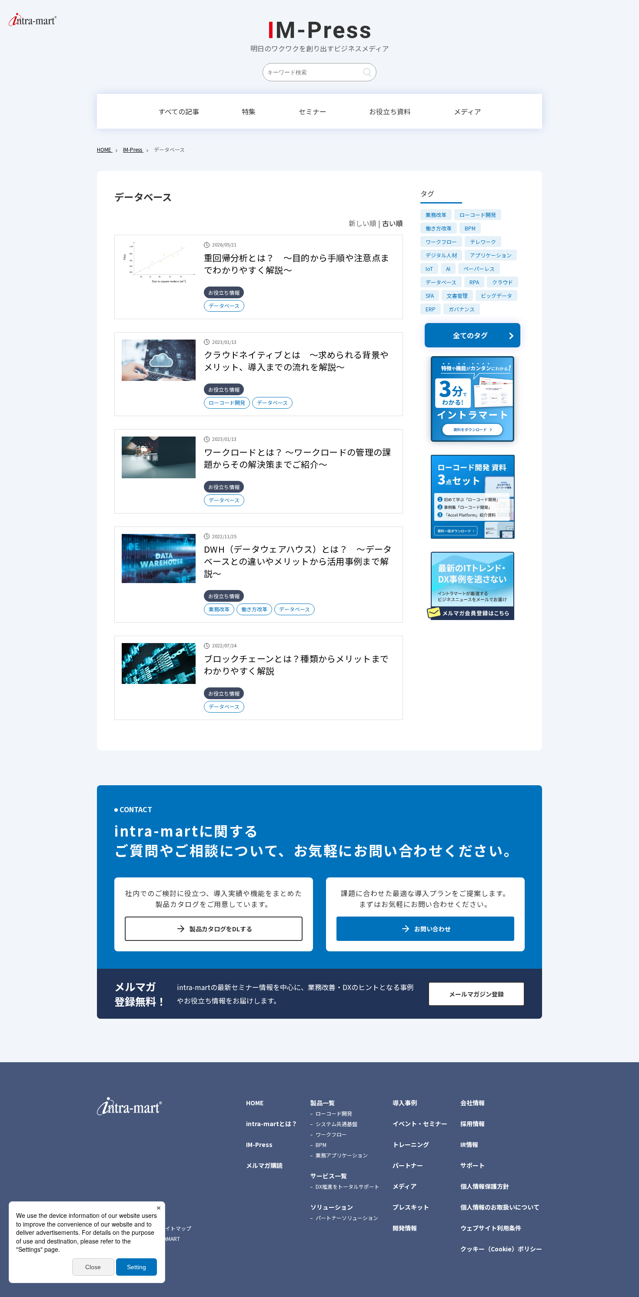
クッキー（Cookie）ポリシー (501, 1248)
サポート (472, 1165)
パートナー (408, 1165)
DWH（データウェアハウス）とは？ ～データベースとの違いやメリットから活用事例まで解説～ (298, 561)
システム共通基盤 (336, 1123)
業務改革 (219, 609)
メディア (467, 111)
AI (448, 268)
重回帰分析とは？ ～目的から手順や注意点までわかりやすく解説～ (296, 263)
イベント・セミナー (420, 1123)
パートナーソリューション (347, 1217)
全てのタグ (470, 335)
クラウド (502, 282)
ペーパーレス (479, 268)
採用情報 (472, 1123)
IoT (429, 268)
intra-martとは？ (271, 1123)
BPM (470, 228)
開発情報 (405, 1228)
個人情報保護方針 (484, 1186)
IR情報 (469, 1144)
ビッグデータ (496, 295)
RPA (474, 282)
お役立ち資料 (390, 111)
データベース (224, 305)
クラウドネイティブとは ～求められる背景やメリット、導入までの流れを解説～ (296, 360)
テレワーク (483, 241)
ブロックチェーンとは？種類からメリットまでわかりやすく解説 (296, 664)
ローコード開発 (227, 402)
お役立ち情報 (224, 292)
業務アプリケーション (342, 1155)
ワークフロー (441, 241)
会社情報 (472, 1102)
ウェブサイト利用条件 (490, 1228)
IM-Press (259, 1144)
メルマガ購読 (264, 1165)
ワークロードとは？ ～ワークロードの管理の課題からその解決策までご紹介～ (297, 458)
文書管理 (457, 295)
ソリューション (331, 1207)
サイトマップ (175, 1228)
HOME (254, 1102)
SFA (430, 295)
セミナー (312, 111)
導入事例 (405, 1102)
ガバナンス (462, 309)
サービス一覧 (328, 1175)
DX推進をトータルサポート (347, 1186)
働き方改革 (254, 609)
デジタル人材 (441, 255)
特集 (249, 111)
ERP (431, 309)
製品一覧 (322, 1102)
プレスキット (411, 1207)
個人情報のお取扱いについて (499, 1207)
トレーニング (411, 1144)
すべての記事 (178, 111)
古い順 (392, 223)
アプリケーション (491, 255)
